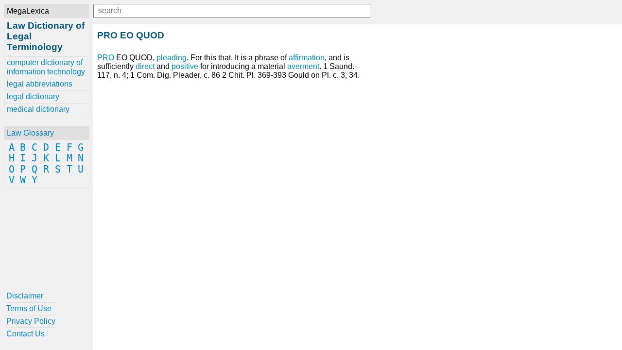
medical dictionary (38, 109)
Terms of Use (29, 308)
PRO (105, 57)
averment (303, 66)
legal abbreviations (39, 84)
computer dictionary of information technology (46, 66)
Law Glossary (30, 133)
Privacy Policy (30, 321)
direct (145, 66)
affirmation (307, 57)
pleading (171, 57)
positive (185, 66)
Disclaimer (24, 296)
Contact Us (25, 334)
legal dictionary (33, 96)
